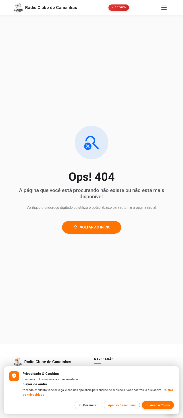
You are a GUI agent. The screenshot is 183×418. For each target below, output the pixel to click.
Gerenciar (90, 405)
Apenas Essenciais (122, 405)
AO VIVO (120, 7)
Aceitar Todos (160, 405)
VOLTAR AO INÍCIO (91, 227)
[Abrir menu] (164, 7)
